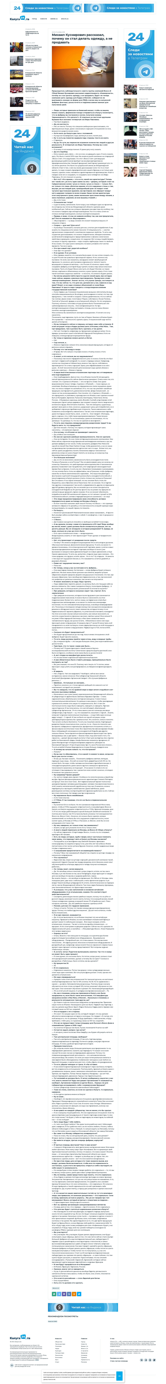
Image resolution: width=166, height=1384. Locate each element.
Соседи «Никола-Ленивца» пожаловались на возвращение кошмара (145, 118)
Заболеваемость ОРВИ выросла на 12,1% (32, 33)
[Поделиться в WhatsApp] (54, 1294)
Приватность (85, 1359)
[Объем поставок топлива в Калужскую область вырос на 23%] (16, 47)
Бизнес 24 (54, 19)
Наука (57, 1348)
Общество (58, 1342)
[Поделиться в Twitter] (79, 1294)
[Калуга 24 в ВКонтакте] (141, 1360)
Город (34, 19)
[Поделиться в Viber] (64, 1294)
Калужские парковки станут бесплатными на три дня (33, 60)
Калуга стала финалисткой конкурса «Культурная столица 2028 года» (147, 160)
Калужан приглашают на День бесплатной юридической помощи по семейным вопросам (147, 105)
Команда (84, 1355)
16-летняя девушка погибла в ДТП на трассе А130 (32, 115)
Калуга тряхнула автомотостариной (146, 88)
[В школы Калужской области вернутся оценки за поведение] (130, 144)
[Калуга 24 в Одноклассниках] (150, 1360)
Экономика (58, 1357)
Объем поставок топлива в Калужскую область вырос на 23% (33, 48)
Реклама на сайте (117, 1358)
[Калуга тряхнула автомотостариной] (130, 90)
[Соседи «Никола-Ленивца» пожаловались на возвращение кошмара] (130, 117)
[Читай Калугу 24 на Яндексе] (26, 151)
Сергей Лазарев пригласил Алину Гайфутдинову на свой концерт (146, 172)
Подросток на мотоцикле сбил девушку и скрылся (32, 101)
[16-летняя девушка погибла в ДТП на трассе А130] (16, 116)
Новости (43, 19)
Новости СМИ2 (52, 1321)
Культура (58, 1351)
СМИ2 (37, 1360)
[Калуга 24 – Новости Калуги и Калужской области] (19, 18)
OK (119, 1376)
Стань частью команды (119, 1361)
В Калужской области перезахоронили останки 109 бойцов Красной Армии (33, 89)
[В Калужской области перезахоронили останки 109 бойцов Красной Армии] (16, 88)
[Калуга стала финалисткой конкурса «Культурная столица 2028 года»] (130, 158)
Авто (56, 1359)
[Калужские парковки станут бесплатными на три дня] (16, 61)
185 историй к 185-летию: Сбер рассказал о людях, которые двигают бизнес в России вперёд (146, 133)
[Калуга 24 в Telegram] (146, 1360)
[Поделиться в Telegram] (59, 1294)
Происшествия (60, 1344)
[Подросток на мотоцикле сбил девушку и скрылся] (16, 102)
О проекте (84, 1351)
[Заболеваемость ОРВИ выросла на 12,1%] (16, 33)
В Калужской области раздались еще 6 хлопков (33, 74)
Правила (84, 1357)
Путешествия (59, 1353)
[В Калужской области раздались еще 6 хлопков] (16, 75)
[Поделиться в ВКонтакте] (69, 1294)
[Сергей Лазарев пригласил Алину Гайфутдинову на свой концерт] (130, 172)
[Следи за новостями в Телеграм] (119, 8)
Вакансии (84, 1353)
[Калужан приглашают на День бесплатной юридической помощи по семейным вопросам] (130, 103)
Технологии (59, 1355)
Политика (58, 1346)
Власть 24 (64, 19)
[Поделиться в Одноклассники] (74, 1294)
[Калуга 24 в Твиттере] (154, 1360)
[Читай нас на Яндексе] (83, 1307)
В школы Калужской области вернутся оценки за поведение (147, 144)
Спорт (57, 1362)
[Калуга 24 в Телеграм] (47, 8)
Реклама (84, 1362)
